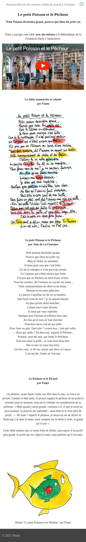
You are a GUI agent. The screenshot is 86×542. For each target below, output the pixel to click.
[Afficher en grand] (43, 171)
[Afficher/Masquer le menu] (81, 4)
